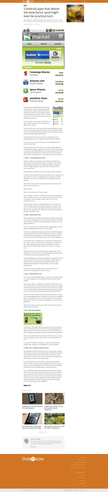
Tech (25, 5)
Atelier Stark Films (57, 1)
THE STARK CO (82, 474)
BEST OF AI (82, 460)
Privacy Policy (76, 490)
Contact (81, 490)
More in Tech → (43, 432)
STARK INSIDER (82, 477)
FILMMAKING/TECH (79, 462)
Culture (39, 1)
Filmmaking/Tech (47, 1)
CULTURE (83, 457)
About (85, 490)
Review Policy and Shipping (68, 490)
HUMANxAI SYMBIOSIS (78, 467)
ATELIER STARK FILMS (78, 465)
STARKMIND (82, 480)
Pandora (28, 385)
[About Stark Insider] (75, 13)
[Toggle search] (85, 1)
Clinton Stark (29, 24)
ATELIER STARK (82, 483)
